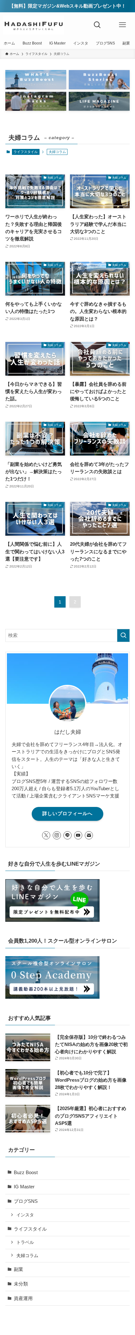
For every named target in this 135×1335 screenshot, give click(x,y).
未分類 (21, 1283)
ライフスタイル (26, 152)
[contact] (89, 835)
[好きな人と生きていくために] (33, 25)
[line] (67, 835)
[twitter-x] (46, 835)
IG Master (24, 1186)
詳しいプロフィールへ (67, 813)
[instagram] (57, 835)
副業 (18, 1269)
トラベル (25, 1242)
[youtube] (78, 835)
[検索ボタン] (97, 25)
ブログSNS (26, 1201)
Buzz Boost (26, 1172)
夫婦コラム (27, 1255)
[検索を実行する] (123, 635)
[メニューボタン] (122, 25)
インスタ (25, 1214)
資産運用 (23, 1298)
